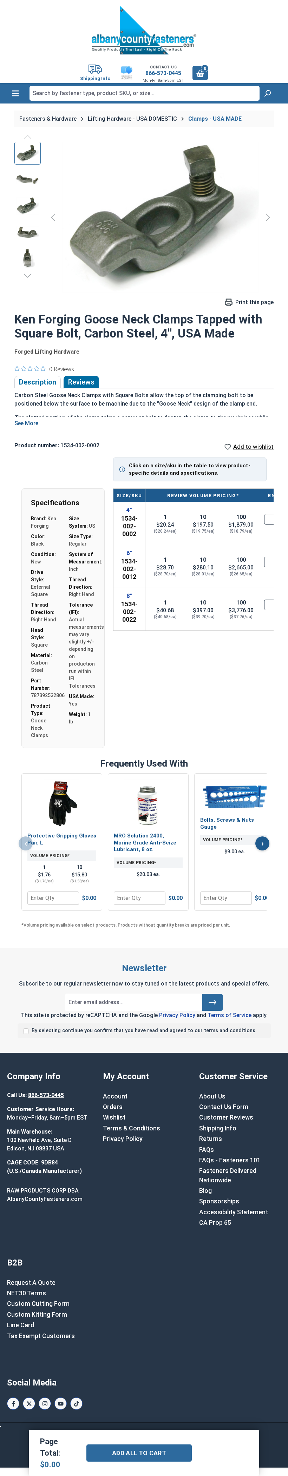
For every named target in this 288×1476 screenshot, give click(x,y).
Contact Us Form (223, 1106)
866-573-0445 (163, 73)
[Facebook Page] (13, 1403)
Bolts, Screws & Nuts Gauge (227, 823)
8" (129, 595)
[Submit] (212, 1002)
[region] (144, 217)
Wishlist (114, 1117)
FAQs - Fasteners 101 (230, 1160)
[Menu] (15, 93)
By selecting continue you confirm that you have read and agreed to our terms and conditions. (144, 1031)
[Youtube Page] (60, 1403)
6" (129, 552)
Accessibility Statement (233, 1212)
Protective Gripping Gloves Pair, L (61, 839)
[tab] (37, 382)
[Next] (268, 217)
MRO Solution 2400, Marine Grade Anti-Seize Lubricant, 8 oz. (145, 843)
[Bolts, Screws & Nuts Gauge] (234, 796)
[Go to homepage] (144, 30)
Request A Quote (31, 1282)
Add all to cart (139, 1453)
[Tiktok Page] (76, 1403)
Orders (113, 1106)
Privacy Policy (177, 1015)
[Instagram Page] (45, 1403)
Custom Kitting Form (37, 1314)
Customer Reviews (226, 1117)
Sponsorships (219, 1201)
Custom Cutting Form (38, 1303)
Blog (205, 1190)
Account (115, 1096)
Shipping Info (217, 1128)
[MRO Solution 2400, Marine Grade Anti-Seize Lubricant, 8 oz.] (148, 803)
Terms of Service (229, 1015)
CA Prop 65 (215, 1222)
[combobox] (145, 93)
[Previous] (53, 217)
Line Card (20, 1325)
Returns (210, 1138)
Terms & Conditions (131, 1128)
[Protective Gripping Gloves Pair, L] (61, 803)
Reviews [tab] (81, 382)
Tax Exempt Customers (41, 1336)
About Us (212, 1096)
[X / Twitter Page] (29, 1403)
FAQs (206, 1149)
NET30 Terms (26, 1293)
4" (129, 509)
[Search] (267, 93)
